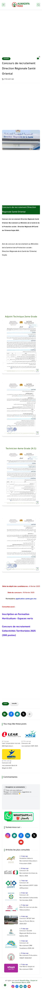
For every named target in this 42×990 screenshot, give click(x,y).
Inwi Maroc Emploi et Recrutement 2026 (26, 968)
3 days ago (24, 941)
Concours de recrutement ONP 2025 (30, 745)
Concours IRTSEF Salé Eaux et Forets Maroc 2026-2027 (27, 921)
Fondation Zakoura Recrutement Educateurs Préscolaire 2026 (28, 861)
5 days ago (24, 856)
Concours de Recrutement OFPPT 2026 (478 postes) (28, 885)
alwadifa (6, 58)
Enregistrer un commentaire (15, 787)
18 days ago (24, 868)
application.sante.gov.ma (26, 599)
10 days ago (24, 953)
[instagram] (7, 835)
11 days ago (24, 905)
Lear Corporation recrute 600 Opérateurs (11, 745)
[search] (38, 4)
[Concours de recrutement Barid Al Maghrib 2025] (11, 754)
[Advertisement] (21, 34)
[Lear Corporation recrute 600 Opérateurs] (11, 735)
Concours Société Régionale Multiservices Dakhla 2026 (27, 933)
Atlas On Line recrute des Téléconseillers (28, 909)
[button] (11, 714)
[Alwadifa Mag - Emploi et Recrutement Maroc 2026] (21, 4)
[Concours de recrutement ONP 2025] (31, 735)
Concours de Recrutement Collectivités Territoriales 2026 (28, 897)
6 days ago (24, 893)
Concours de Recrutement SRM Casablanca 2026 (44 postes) (26, 946)
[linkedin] (27, 835)
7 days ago (24, 881)
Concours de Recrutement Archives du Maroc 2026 (28, 873)
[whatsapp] (14, 835)
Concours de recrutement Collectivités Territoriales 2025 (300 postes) (19, 631)
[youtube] (21, 842)
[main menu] (3, 4)
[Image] (11, 860)
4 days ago (24, 916)
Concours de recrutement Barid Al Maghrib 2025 (9, 765)
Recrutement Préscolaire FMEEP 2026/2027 (28, 957)
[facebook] (21, 835)
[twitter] (34, 835)
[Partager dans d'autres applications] (29, 714)
